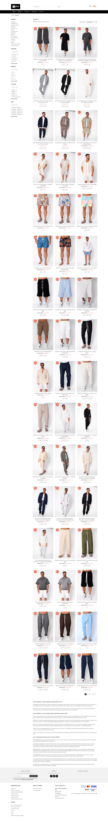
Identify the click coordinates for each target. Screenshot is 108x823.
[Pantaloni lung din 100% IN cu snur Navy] (43, 668)
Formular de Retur (37, 790)
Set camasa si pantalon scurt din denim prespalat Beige (87, 143)
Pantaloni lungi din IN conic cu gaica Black (87, 352)
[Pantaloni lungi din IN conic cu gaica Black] (87, 334)
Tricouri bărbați (36, 739)
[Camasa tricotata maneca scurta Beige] (87, 167)
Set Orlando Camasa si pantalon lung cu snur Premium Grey (43, 101)
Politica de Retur (14, 793)
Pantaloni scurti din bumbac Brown (43, 351)
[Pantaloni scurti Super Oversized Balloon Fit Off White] (65, 334)
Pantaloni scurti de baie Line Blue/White (87, 268)
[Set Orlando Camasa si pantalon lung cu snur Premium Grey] (43, 84)
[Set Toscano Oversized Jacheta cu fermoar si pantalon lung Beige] (87, 459)
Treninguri (13, 21)
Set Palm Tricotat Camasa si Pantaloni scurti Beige (43, 185)
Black (13, 90)
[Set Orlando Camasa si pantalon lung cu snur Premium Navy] (43, 125)
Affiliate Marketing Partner (17, 799)
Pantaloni (13, 26)
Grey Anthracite (15, 96)
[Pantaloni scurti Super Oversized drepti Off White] (87, 292)
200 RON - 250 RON (16, 112)
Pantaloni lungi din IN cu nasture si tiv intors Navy (65, 394)
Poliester (14, 58)
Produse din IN (14, 23)
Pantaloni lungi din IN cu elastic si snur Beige (87, 394)
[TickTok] (54, 776)
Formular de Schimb (37, 788)
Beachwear (13, 33)
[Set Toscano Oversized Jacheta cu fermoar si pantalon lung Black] (87, 501)
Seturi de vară (37, 749)
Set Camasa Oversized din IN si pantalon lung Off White (65, 435)
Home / (13, 15)
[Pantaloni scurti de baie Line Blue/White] (87, 251)
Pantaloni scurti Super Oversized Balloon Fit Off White (65, 352)
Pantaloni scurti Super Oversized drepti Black (43, 310)
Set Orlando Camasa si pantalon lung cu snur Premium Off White (87, 101)
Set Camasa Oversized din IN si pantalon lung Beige (43, 477)
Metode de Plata (14, 797)
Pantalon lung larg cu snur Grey (43, 644)
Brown (13, 95)
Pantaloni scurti (14, 31)
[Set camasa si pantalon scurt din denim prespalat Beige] (87, 125)
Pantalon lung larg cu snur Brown (65, 644)
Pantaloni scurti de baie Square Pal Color (87, 226)
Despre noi (13, 788)
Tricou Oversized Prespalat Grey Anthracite (65, 602)
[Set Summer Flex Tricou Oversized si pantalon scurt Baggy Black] (65, 42)
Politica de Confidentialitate (27, 779)
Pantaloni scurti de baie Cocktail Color (65, 226)
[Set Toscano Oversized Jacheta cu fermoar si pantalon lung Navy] (43, 501)
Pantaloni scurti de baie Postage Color (43, 226)
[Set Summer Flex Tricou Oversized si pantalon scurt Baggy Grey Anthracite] (87, 42)
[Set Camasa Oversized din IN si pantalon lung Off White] (65, 418)
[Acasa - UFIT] (18, 6)
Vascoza (14, 59)
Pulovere (13, 39)
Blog (12, 812)
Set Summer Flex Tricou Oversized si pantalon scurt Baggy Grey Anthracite (87, 59)
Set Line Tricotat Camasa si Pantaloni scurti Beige (65, 185)
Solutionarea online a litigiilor (17, 815)
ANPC (12, 813)
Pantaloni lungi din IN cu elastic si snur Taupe (43, 435)
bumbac (60, 721)
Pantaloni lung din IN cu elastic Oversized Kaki (87, 561)
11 (92, 694)
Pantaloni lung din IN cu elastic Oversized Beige (65, 561)
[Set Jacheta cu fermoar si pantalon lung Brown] (65, 125)
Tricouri (12, 29)
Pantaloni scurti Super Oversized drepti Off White (87, 310)
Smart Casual (14, 36)
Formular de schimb (15, 806)
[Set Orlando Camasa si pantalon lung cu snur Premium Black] (65, 84)
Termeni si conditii (15, 790)
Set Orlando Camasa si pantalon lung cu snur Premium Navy (43, 143)
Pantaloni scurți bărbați (39, 744)
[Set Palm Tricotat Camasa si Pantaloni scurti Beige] (43, 167)
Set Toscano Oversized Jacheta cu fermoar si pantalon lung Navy (43, 519)
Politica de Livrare (15, 795)
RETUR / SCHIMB (37, 785)
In (12, 56)
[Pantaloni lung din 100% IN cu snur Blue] (87, 627)
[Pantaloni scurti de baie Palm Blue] (43, 251)
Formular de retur (15, 808)
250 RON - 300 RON (16, 114)
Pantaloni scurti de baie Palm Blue (43, 268)
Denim (12, 42)
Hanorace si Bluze (15, 25)
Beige (13, 91)
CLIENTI (13, 802)
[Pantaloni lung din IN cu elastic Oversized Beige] (65, 543)
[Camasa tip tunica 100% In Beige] (43, 376)
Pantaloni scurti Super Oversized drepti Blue (65, 310)
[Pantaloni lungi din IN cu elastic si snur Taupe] (43, 418)
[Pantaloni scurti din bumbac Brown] (43, 334)
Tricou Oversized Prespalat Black (43, 602)
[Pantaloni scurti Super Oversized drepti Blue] (65, 292)
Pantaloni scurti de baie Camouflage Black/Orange (65, 268)
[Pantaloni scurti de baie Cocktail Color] (65, 209)
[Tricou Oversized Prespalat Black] (43, 585)
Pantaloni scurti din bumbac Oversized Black (87, 602)
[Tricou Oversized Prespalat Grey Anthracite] (65, 585)
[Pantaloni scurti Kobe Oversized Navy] (65, 668)
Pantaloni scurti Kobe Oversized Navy (65, 685)
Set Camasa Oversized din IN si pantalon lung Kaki (65, 477)
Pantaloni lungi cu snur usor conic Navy (87, 685)
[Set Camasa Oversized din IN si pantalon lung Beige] (43, 459)
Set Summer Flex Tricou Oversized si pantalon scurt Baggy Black (65, 59)
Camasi (12, 34)
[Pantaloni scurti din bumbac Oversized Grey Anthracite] (43, 42)
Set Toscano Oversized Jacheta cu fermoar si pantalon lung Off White (65, 519)
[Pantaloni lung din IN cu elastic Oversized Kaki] (87, 543)
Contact (12, 810)
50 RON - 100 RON (16, 107)
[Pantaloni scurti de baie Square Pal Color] (87, 209)
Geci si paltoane (14, 37)
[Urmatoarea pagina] (95, 694)
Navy (13, 93)
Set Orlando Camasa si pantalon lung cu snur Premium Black (65, 101)
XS (12, 72)
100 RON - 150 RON (16, 109)
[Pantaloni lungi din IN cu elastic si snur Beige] (87, 376)
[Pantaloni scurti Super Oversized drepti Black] (43, 292)
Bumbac (14, 54)
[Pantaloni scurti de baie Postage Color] (43, 209)
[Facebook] (51, 776)
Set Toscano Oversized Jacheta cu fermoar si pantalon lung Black (87, 519)
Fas (13, 61)
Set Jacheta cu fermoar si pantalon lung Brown (65, 143)
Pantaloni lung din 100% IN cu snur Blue (87, 644)
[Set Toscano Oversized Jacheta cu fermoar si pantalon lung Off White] (65, 501)
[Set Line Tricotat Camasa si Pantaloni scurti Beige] (65, 167)
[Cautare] (59, 6)
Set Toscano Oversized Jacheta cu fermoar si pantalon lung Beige (87, 477)
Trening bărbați (37, 754)
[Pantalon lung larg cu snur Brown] (65, 627)
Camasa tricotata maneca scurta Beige (87, 184)
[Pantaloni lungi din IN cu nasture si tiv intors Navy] (65, 376)
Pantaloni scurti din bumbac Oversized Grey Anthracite (43, 59)
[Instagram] (57, 776)
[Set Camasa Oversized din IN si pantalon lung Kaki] (65, 459)
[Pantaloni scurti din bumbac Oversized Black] (87, 585)
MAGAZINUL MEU (15, 785)
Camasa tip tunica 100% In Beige (43, 393)
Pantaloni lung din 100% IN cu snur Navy (43, 685)
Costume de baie (14, 45)
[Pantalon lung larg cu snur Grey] (43, 627)
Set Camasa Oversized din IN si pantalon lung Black (87, 435)
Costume (13, 40)
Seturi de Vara (14, 28)
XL (12, 79)
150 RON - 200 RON (16, 111)
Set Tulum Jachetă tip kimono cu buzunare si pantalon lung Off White (43, 561)
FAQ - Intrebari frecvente (16, 805)
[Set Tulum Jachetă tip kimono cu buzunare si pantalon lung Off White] (43, 543)
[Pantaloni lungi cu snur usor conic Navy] (87, 668)
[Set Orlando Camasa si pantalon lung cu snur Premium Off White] (87, 84)
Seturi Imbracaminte (15, 44)
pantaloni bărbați (53, 721)
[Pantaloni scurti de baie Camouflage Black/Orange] (65, 251)
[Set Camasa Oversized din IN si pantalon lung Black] (87, 418)
